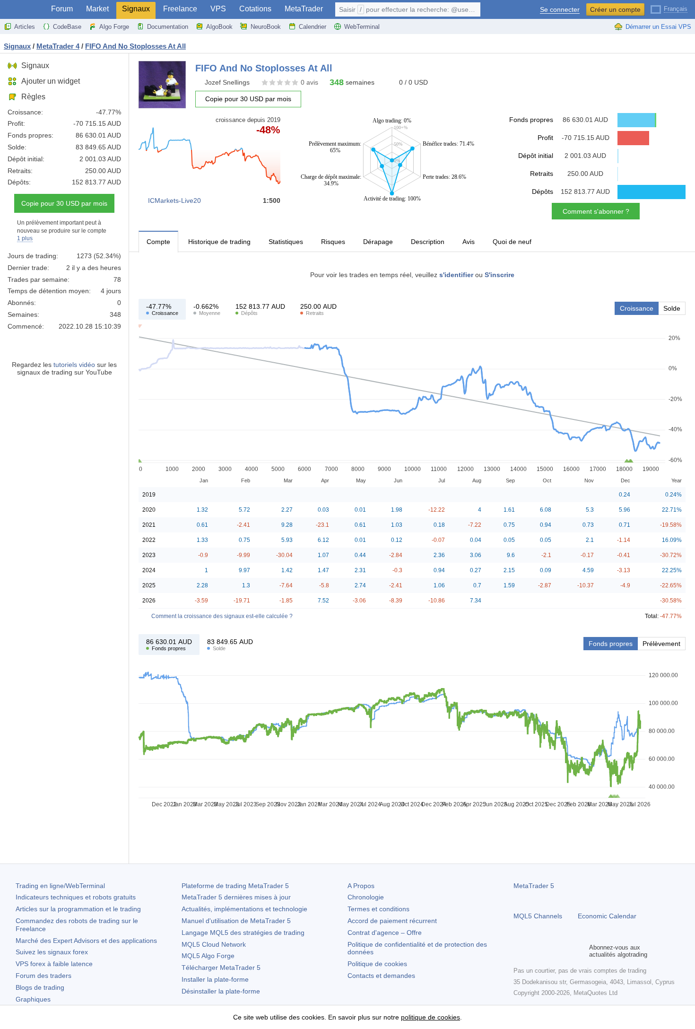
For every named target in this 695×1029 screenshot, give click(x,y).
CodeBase (67, 26)
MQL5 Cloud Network (214, 944)
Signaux (136, 9)
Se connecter (560, 9)
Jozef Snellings (227, 82)
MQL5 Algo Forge (208, 955)
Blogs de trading (40, 987)
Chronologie (366, 897)
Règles (33, 97)
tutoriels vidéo (74, 364)
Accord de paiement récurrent (392, 920)
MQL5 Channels (537, 916)
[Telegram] (534, 951)
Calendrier (312, 26)
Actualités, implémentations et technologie (244, 909)
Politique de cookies (377, 964)
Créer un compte (615, 9)
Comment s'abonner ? (596, 211)
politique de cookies (430, 1017)
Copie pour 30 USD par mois (64, 203)
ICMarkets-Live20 (174, 200)
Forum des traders (43, 975)
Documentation (167, 26)
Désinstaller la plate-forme (221, 991)
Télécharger (221, 967)
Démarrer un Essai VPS (658, 26)
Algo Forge (114, 26)
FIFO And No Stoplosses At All (135, 46)
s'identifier (456, 275)
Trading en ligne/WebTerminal (60, 885)
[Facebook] (519, 951)
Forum (62, 9)
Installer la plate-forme (215, 979)
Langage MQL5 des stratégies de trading (243, 932)
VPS (218, 9)
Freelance (180, 9)
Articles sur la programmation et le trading (78, 909)
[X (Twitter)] (549, 951)
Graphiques (33, 999)
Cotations (255, 9)
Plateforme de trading (235, 885)
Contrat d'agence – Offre (385, 932)
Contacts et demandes (381, 975)
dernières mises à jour (236, 897)
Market (97, 9)
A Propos (361, 885)
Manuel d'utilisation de (236, 920)
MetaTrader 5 (533, 885)
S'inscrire (499, 275)
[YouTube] (564, 951)
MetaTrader (304, 9)
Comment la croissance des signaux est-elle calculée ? (222, 616)
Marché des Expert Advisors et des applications (86, 940)
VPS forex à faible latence (54, 964)
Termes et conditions (378, 909)
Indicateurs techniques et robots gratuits (76, 897)
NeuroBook (266, 26)
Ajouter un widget (50, 81)
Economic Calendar (607, 916)
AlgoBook (219, 26)
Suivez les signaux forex (52, 952)
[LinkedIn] (579, 951)
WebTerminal (362, 26)
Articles (24, 26)
